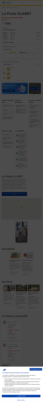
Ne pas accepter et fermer (35, 369)
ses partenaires (23, 375)
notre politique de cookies (15, 392)
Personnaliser (22, 400)
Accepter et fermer (22, 396)
